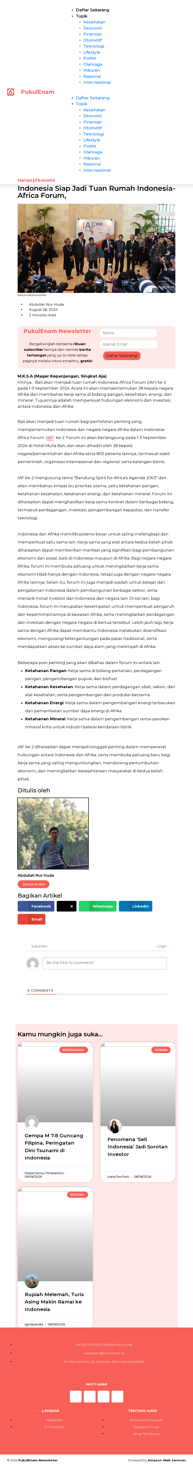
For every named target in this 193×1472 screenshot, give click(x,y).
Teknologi (93, 46)
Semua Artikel (33, 884)
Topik (81, 16)
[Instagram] (76, 1397)
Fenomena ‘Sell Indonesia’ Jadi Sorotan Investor (138, 1146)
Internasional (97, 82)
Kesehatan (94, 22)
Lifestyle (91, 52)
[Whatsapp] (90, 1397)
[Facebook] (103, 1397)
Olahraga (92, 64)
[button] (98, 92)
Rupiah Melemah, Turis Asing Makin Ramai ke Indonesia (54, 1301)
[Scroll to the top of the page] (1, 1469)
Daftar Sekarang (92, 10)
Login (161, 946)
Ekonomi (92, 28)
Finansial (92, 34)
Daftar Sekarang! (122, 355)
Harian (25, 180)
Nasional (92, 76)
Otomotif (92, 40)
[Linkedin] (117, 1397)
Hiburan (91, 70)
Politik (89, 58)
